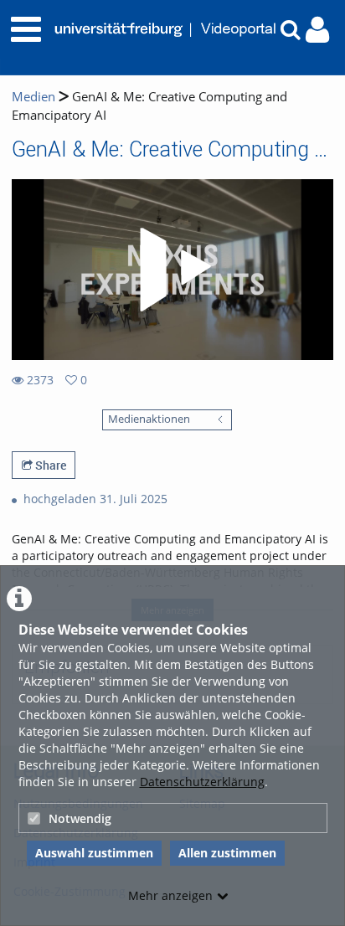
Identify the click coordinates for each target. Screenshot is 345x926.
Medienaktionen (149, 419)
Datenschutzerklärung (202, 782)
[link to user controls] (317, 29)
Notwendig (80, 818)
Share (49, 465)
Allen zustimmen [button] (227, 853)
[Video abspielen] (172, 269)
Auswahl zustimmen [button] (94, 853)
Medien (33, 96)
